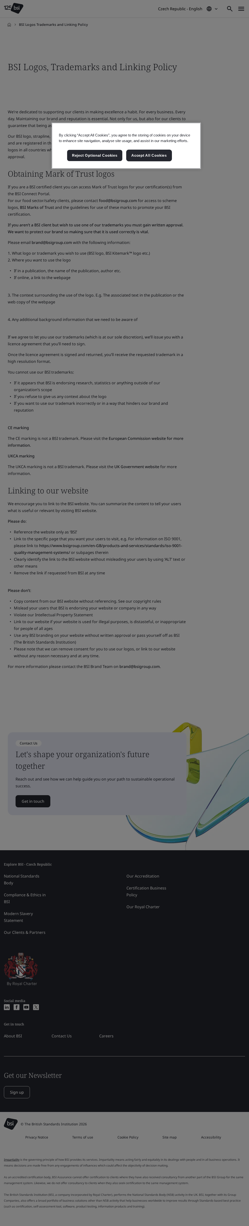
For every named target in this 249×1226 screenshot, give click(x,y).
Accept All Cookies (149, 155)
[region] (126, 146)
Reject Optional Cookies (94, 155)
